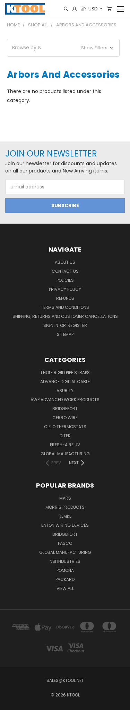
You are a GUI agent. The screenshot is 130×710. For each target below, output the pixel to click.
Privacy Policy (65, 289)
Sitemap (65, 334)
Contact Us (65, 271)
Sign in (51, 325)
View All (65, 588)
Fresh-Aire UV (65, 445)
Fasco (65, 543)
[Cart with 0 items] (109, 9)
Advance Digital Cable (65, 381)
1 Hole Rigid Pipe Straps (65, 372)
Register (77, 325)
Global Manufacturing (65, 552)
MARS (65, 498)
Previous (11, 703)
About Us (65, 262)
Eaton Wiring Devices (65, 525)
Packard (65, 579)
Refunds (65, 298)
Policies (65, 280)
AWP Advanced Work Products (65, 400)
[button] (63, 48)
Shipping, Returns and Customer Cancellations (65, 316)
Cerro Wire (65, 418)
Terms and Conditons (65, 307)
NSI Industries (65, 561)
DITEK (65, 436)
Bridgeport (65, 409)
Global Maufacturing (65, 454)
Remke (65, 516)
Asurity (65, 391)
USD (93, 8)
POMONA (65, 570)
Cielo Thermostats (65, 427)
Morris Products (65, 507)
